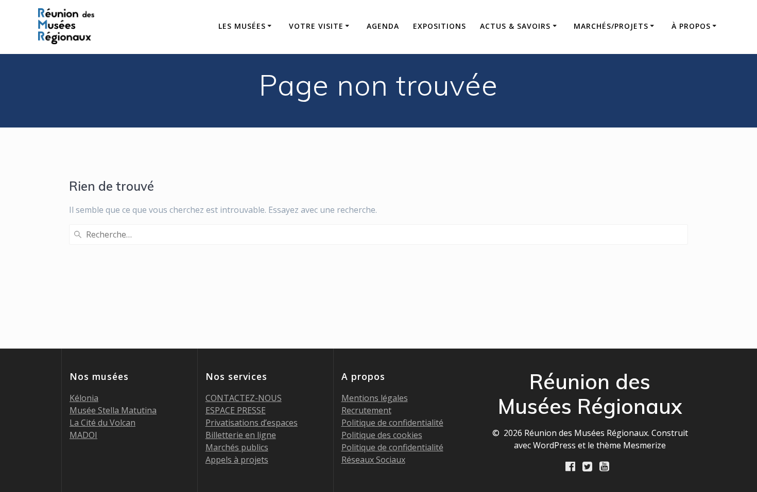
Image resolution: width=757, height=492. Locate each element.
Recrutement (366, 410)
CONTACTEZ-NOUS (243, 398)
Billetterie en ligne (240, 435)
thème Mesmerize (631, 445)
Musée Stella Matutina (113, 410)
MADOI (83, 435)
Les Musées (242, 26)
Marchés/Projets (611, 26)
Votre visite (316, 26)
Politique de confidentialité (392, 422)
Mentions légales (374, 398)
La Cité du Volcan (102, 422)
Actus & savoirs (515, 26)
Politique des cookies (381, 435)
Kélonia (84, 398)
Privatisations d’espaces (251, 422)
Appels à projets (236, 459)
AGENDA (383, 26)
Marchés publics (236, 447)
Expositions (439, 26)
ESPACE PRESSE (235, 410)
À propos (691, 26)
